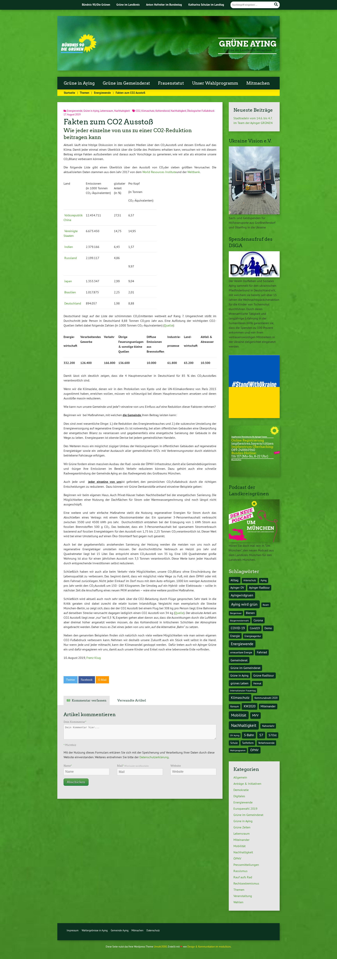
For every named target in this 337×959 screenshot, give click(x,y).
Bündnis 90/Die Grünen (96, 4)
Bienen (250, 613)
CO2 (138, 110)
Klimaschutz (147, 110)
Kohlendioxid (162, 110)
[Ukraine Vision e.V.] (254, 213)
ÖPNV (254, 750)
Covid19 (255, 628)
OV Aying (234, 735)
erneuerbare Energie (241, 652)
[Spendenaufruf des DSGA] (254, 276)
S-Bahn (249, 735)
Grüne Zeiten (241, 827)
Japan (68, 281)
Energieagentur (253, 636)
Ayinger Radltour (259, 587)
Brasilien (70, 292)
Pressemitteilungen (246, 865)
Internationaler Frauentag (243, 690)
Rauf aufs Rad (242, 877)
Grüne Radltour (263, 675)
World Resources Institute (159, 172)
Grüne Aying (248, 44)
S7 (261, 735)
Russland (70, 258)
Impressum (73, 930)
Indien (68, 247)
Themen (84, 93)
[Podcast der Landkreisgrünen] (254, 541)
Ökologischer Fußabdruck (200, 110)
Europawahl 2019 (245, 808)
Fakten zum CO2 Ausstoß (108, 121)
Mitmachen (258, 83)
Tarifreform (248, 743)
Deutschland (72, 303)
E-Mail (102, 679)
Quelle (168, 325)
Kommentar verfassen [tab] (89, 700)
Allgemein (240, 777)
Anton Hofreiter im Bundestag (164, 4)
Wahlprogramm (238, 750)
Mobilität (238, 715)
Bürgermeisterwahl (239, 620)
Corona (258, 620)
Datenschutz (153, 930)
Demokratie (241, 790)
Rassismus (240, 871)
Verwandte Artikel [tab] (131, 700)
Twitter (70, 679)
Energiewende (102, 93)
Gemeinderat (239, 660)
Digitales (239, 796)
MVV (255, 715)
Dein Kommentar (75, 721)
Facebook (86, 679)
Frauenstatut (171, 83)
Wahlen (238, 902)
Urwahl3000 (160, 946)
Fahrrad (262, 652)
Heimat (257, 683)
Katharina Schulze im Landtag (206, 4)
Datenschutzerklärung (154, 757)
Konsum (234, 706)
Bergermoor (236, 613)
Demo (268, 628)
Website (175, 765)
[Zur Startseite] (78, 52)
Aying (264, 580)
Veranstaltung (242, 896)
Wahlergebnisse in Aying (95, 930)
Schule (234, 743)
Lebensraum (106, 110)
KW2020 (249, 706)
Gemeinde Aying (120, 930)
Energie (235, 636)
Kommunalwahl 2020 (266, 698)
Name (68, 765)
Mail (133, 765)
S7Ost (273, 735)
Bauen (266, 604)
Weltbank (193, 172)
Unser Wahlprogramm (215, 83)
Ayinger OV (237, 587)
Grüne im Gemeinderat (126, 83)
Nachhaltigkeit (122, 110)
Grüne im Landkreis (128, 4)
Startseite (69, 93)
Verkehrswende (266, 743)
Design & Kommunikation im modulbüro (209, 946)
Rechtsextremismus (246, 883)
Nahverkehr (268, 726)
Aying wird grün (244, 604)
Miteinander (268, 706)
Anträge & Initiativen (247, 784)
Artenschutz (249, 580)
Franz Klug (93, 658)
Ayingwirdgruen (242, 595)
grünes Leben (239, 683)
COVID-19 (238, 628)
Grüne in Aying (79, 83)
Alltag (235, 580)
